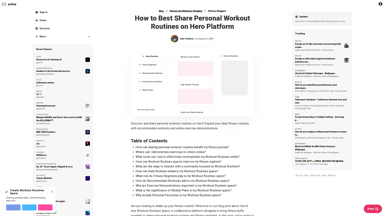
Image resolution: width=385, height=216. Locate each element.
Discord (299, 175)
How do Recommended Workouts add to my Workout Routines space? (183, 181)
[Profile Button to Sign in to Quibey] (380, 4)
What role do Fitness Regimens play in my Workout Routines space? (181, 176)
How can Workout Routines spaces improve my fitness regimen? (178, 161)
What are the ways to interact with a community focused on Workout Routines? (188, 166)
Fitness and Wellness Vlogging (186, 11)
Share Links (315, 175)
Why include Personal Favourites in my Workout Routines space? (178, 195)
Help (306, 175)
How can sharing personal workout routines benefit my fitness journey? (182, 147)
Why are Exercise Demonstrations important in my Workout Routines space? (186, 185)
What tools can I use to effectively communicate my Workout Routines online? (188, 157)
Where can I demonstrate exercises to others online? (171, 152)
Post (370, 209)
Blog (161, 11)
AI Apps (332, 175)
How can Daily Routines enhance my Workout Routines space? (177, 171)
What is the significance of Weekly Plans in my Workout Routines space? (183, 190)
